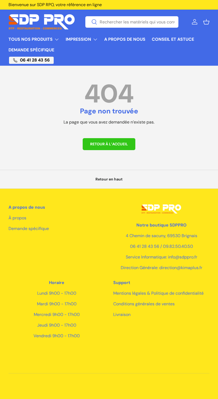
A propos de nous (124, 39)
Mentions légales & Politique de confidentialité (158, 293)
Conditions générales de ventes (144, 304)
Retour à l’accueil (109, 144)
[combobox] (131, 22)
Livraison (122, 314)
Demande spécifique (31, 50)
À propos (17, 218)
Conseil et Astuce (173, 39)
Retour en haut (109, 179)
